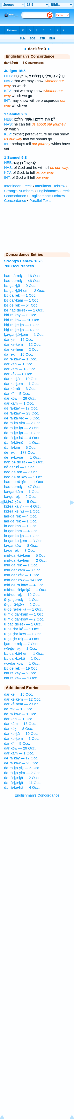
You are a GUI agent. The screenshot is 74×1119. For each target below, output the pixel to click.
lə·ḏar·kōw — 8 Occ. (21, 546)
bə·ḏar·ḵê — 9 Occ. (20, 286)
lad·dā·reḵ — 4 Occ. (20, 516)
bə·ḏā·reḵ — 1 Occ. (20, 295)
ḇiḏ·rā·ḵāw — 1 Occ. (21, 678)
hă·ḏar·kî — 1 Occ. (19, 467)
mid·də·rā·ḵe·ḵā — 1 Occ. (25, 590)
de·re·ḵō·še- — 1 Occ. (22, 457)
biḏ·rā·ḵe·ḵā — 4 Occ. (22, 330)
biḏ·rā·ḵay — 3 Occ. (20, 315)
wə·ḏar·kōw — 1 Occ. (22, 663)
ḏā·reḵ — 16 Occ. (18, 354)
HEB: (8, 76)
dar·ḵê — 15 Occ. (18, 339)
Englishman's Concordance (37, 795)
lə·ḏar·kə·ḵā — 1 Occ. (22, 536)
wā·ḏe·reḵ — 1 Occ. (20, 649)
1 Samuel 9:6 (15, 114)
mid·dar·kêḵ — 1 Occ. (22, 575)
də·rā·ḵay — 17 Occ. (21, 408)
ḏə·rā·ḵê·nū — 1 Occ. (22, 442)
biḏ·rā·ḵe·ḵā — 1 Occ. (22, 325)
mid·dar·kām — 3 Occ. (22, 570)
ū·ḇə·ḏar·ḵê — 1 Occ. (22, 629)
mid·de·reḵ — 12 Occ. (22, 595)
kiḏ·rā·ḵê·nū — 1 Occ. (22, 511)
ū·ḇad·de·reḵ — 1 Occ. (23, 624)
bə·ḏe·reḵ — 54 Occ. (21, 305)
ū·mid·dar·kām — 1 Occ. (24, 614)
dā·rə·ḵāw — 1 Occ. (20, 359)
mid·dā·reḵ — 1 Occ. (21, 565)
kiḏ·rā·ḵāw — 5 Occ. (21, 502)
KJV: (8, 91)
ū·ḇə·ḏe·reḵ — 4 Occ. (22, 639)
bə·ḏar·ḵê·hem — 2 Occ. (24, 291)
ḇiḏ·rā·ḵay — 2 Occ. (20, 673)
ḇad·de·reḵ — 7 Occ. (21, 644)
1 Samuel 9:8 (15, 157)
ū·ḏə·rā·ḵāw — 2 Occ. (22, 605)
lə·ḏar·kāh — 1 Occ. (20, 526)
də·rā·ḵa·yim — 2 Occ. (22, 423)
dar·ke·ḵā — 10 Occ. (21, 379)
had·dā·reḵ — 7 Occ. (21, 472)
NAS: (8, 81)
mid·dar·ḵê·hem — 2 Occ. (25, 560)
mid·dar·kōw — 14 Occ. (23, 580)
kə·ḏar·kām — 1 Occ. (21, 492)
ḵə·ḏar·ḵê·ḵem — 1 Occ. (24, 335)
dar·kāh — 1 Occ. (18, 364)
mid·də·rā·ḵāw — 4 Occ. (24, 585)
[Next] (69, 512)
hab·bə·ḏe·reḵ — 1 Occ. (24, 462)
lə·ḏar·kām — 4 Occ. (21, 531)
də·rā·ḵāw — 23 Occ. (21, 413)
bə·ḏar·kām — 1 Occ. (21, 300)
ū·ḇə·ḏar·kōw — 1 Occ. (23, 634)
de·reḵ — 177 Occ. (19, 452)
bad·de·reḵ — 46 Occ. (22, 281)
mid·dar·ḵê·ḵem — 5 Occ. (25, 555)
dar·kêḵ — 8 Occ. (18, 374)
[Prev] (5, 512)
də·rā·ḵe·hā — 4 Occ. (22, 438)
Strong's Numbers (19, 191)
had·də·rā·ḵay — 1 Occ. (24, 477)
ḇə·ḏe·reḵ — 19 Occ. (21, 668)
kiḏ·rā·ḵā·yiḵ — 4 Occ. (22, 506)
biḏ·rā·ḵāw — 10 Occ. (22, 320)
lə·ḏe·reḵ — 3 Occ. (19, 550)
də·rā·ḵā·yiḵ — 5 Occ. (22, 418)
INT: (7, 100)
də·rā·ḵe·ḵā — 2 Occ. (21, 428)
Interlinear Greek (18, 186)
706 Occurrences (19, 266)
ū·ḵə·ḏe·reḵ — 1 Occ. (21, 600)
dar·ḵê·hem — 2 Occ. (21, 349)
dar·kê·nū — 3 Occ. (20, 389)
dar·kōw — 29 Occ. (20, 398)
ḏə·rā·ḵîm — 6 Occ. (20, 447)
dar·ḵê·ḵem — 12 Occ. (22, 344)
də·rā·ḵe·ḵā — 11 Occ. (22, 433)
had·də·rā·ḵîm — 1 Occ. (24, 482)
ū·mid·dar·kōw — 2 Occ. (24, 619)
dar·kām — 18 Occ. (20, 369)
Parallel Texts (40, 201)
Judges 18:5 (14, 71)
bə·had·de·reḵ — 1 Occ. (24, 310)
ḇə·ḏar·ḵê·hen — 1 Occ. (24, 653)
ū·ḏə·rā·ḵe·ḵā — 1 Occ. (23, 609)
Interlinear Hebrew (50, 186)
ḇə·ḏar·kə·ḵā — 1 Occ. (23, 658)
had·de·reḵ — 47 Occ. (22, 487)
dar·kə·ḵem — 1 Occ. (21, 384)
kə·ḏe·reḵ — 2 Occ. (20, 497)
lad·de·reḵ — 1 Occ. (20, 521)
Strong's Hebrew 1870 (23, 261)
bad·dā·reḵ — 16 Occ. (22, 276)
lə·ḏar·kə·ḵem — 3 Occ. (23, 541)
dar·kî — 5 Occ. (17, 394)
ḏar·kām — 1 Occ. (19, 403)
